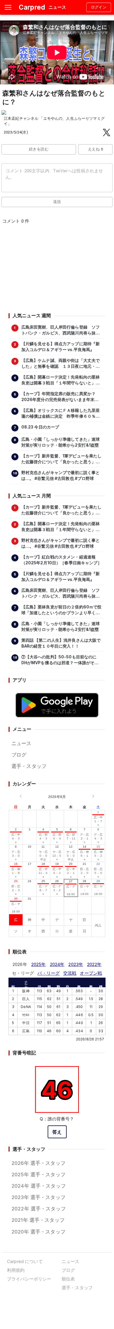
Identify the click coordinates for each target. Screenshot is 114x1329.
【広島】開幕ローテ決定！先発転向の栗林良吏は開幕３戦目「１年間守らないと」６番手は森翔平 (60, 380)
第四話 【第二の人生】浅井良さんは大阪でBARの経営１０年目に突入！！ (61, 643)
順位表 (68, 1279)
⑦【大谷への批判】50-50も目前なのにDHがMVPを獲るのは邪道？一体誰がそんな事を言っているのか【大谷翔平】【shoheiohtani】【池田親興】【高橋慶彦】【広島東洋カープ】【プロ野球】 (60, 660)
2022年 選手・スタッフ (38, 1209)
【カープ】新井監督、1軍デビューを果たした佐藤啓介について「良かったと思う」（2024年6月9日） (61, 459)
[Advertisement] (56, 270)
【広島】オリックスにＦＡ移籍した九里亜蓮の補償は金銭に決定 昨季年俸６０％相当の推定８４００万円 (60, 413)
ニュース (21, 743)
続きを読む (39, 149)
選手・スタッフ (28, 766)
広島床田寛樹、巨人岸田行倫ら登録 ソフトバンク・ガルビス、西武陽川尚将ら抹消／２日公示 (60, 330)
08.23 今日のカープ (40, 427)
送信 (57, 201)
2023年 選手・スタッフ (38, 1197)
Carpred (32, 7)
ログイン (99, 7)
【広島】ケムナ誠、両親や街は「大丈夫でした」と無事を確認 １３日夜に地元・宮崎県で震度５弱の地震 (60, 363)
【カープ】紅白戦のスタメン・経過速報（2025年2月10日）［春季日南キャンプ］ (61, 560)
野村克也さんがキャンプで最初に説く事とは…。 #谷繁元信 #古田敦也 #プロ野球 (60, 475)
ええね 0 (95, 149)
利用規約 (16, 1270)
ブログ (18, 755)
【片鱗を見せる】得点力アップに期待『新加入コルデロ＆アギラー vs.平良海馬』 (60, 346)
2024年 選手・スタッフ (38, 1186)
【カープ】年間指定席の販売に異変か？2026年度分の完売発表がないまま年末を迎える (60, 396)
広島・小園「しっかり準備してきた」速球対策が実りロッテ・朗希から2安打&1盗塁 (60, 442)
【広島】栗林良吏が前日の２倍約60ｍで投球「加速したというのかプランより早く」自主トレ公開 (61, 610)
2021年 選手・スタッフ (38, 1220)
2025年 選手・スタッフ (38, 1174)
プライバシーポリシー (29, 1279)
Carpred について (25, 1261)
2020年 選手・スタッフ (38, 1232)
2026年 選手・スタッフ (38, 1163)
